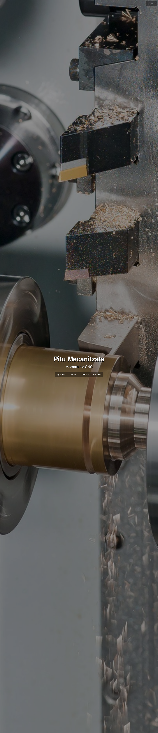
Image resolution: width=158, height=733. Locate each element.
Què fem (61, 374)
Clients (73, 374)
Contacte (97, 374)
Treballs (85, 374)
